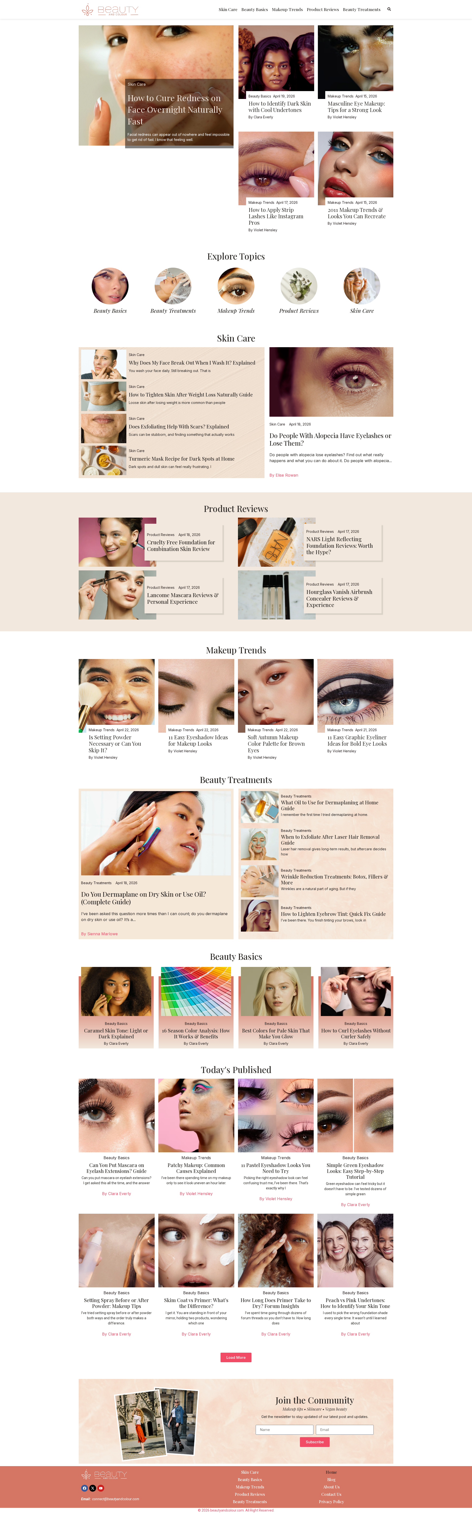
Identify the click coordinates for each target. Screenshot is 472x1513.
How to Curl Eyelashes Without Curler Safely (356, 1033)
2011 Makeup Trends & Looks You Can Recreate (357, 213)
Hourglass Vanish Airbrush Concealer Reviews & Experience (339, 598)
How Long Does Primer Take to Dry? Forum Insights (276, 1303)
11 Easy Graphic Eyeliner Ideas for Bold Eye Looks (357, 740)
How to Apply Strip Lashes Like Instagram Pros (276, 216)
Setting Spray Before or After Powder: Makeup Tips (116, 1303)
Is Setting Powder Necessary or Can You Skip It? (115, 743)
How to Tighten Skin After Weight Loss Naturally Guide (191, 394)
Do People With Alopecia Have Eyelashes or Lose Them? (330, 439)
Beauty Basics (254, 9)
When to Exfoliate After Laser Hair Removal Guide (330, 839)
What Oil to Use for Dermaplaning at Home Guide (329, 805)
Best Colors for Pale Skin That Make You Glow (276, 1033)
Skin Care (228, 9)
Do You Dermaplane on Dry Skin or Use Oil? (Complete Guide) (143, 898)
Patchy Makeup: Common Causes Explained (196, 1168)
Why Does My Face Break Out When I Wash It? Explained (192, 362)
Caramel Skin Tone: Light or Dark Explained (116, 1033)
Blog (331, 1479)
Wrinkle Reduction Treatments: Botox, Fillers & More (334, 879)
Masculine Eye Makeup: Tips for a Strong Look (356, 106)
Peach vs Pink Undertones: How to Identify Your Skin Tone (355, 1303)
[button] (236, 1357)
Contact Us (331, 1494)
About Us (331, 1486)
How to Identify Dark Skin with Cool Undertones (280, 106)
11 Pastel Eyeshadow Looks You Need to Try (275, 1168)
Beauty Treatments (362, 9)
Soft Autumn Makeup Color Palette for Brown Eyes (276, 743)
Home (331, 1472)
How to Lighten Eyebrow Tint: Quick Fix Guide (333, 913)
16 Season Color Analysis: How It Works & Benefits (196, 1033)
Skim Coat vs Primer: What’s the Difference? (196, 1303)
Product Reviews (323, 9)
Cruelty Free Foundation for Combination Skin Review (181, 545)
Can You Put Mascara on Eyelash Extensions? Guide (117, 1168)
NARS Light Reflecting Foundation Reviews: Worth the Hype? (339, 545)
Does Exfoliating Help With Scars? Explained (179, 426)
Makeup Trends (287, 9)
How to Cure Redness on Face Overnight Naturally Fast (175, 109)
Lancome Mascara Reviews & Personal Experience (183, 598)
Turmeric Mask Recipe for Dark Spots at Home (182, 458)
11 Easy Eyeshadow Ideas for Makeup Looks (198, 740)
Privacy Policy (331, 1501)
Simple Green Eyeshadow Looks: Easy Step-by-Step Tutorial (355, 1171)
